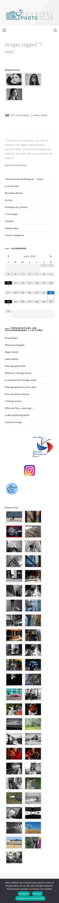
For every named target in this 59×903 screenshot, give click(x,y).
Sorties (8, 200)
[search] (54, 30)
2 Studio (9, 221)
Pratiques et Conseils (16, 207)
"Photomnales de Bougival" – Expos (24, 179)
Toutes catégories (14, 235)
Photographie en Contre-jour (20, 387)
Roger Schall (11, 351)
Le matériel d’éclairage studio (21, 380)
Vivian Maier (11, 337)
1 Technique (11, 214)
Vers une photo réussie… (18, 394)
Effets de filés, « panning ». (19, 408)
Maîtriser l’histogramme (18, 373)
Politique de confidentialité (30, 898)
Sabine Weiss (12, 359)
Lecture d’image (13, 422)
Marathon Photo (14, 193)
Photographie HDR (15, 366)
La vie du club (12, 186)
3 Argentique (11, 228)
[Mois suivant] (50, 256)
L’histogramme (13, 401)
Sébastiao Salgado (15, 344)
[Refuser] (55, 890)
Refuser (37, 893)
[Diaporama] (12, 70)
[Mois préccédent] (8, 256)
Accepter (24, 893)
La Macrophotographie (17, 415)
